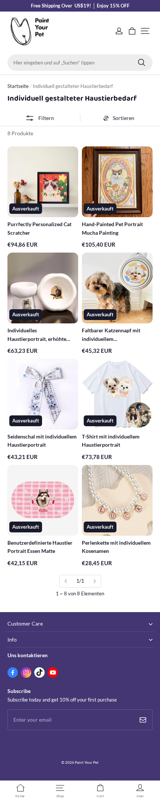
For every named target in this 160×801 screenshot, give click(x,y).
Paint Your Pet (87, 762)
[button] (145, 30)
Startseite (18, 86)
